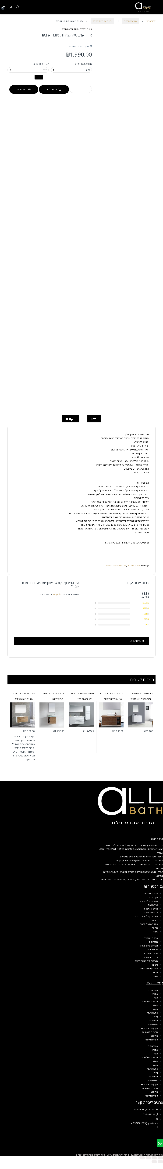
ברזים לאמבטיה (150, 908)
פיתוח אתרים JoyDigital (118, 1155)
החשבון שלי (152, 1013)
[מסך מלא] (154, 1157)
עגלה (155, 1005)
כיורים (155, 920)
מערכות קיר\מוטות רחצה (146, 916)
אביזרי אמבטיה (151, 912)
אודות (155, 994)
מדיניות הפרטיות (150, 1032)
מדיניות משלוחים (150, 1001)
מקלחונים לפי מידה (149, 901)
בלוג (156, 1016)
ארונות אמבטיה (130, 21)
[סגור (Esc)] (142, 1157)
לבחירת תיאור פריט (83, 63)
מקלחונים (153, 897)
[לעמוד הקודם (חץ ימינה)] (160, 1161)
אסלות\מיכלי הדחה (149, 924)
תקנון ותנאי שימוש (149, 1028)
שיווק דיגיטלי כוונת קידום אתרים (90, 1155)
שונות (155, 931)
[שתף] (148, 1157)
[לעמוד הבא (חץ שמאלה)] (154, 1161)
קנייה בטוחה (152, 1024)
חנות (156, 997)
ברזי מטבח (153, 905)
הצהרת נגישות (151, 1039)
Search (17, 7)
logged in (57, 594)
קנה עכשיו (21, 89)
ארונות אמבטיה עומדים (102, 21)
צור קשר (154, 1036)
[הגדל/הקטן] (160, 1157)
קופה (155, 1009)
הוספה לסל (52, 89)
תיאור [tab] (94, 419)
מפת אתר (153, 1020)
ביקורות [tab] (70, 419)
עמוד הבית (151, 21)
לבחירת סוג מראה (41, 63)
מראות (155, 928)
